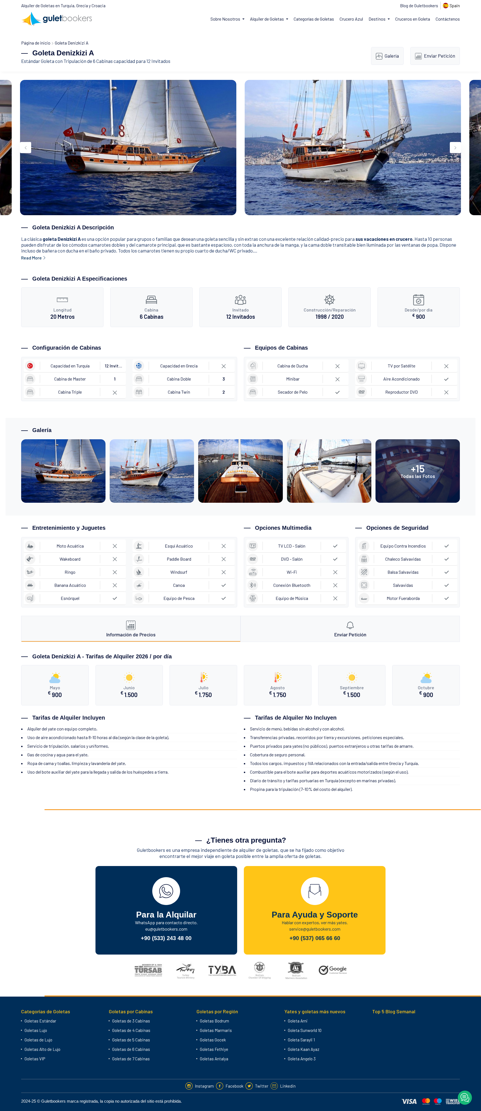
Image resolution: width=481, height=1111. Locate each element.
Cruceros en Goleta (412, 18)
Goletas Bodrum (214, 1020)
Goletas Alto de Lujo (42, 1049)
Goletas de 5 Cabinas (131, 1039)
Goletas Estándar (40, 1020)
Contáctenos (448, 18)
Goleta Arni (298, 1020)
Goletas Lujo (35, 1030)
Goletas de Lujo (38, 1039)
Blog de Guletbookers (419, 5)
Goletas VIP (34, 1058)
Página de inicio (35, 42)
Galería (392, 55)
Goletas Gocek (213, 1039)
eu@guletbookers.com (166, 928)
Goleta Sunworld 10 (305, 1030)
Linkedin (288, 1085)
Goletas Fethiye (214, 1049)
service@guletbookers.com (314, 928)
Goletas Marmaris (216, 1030)
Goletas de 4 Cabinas (131, 1030)
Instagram (204, 1085)
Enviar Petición (439, 55)
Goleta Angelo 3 (302, 1058)
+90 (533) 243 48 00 (166, 938)
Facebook (234, 1085)
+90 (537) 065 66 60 (314, 938)
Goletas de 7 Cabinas (131, 1058)
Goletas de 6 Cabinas (131, 1049)
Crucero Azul (351, 18)
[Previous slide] (25, 147)
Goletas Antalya (214, 1058)
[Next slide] (455, 147)
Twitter (261, 1085)
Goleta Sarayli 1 (301, 1039)
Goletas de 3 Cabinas (131, 1020)
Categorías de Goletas (314, 18)
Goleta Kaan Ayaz (303, 1049)
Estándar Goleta (37, 61)
